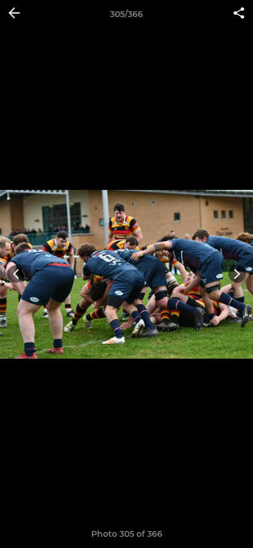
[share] (239, 14)
